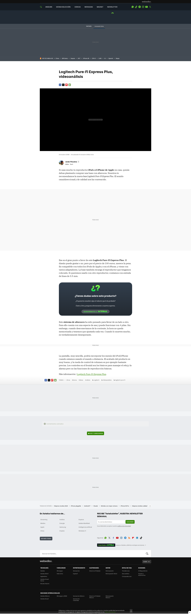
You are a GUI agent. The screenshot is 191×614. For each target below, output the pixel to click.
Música (74, 380)
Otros (68, 380)
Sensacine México (78, 596)
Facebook (60, 85)
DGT (79, 58)
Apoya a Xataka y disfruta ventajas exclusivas (130, 545)
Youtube (146, 7)
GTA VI (94, 58)
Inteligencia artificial (85, 527)
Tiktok (136, 7)
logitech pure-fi (120, 380)
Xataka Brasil (44, 599)
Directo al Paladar (94, 571)
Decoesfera (125, 574)
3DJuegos (60, 571)
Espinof (75, 574)
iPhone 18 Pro (125, 506)
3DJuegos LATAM (62, 596)
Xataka (42, 571)
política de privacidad (124, 526)
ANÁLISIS (48, 7)
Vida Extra (60, 574)
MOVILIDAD (89, 7)
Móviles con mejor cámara (109, 506)
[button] (72, 161)
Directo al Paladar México (94, 596)
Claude (95, 506)
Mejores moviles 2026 (61, 506)
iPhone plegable (76, 506)
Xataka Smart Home (44, 580)
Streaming (43, 519)
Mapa (117, 58)
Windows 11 (82, 531)
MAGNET (100, 7)
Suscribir (130, 522)
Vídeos (81, 380)
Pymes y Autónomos (141, 574)
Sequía (73, 58)
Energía (62, 523)
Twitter (150, 7)
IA (105, 58)
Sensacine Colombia (76, 599)
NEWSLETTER (112, 7)
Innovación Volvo (99, 26)
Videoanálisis (107, 380)
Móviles (42, 523)
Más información (110, 612)
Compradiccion (127, 576)
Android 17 (87, 506)
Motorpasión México (110, 596)
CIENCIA (78, 7)
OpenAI (110, 58)
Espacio (81, 519)
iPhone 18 (86, 58)
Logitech (96, 380)
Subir (145, 562)
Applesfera (43, 576)
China (57, 58)
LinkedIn (137, 537)
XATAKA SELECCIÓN (63, 7)
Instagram (143, 7)
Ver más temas (46, 538)
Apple (42, 527)
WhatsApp (132, 7)
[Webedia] (146, 1)
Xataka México (45, 596)
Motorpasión (110, 571)
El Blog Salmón (142, 571)
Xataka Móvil (44, 574)
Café (100, 58)
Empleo (61, 531)
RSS (129, 537)
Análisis (87, 380)
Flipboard (66, 85)
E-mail (69, 85)
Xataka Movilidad (84, 523)
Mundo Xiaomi (44, 583)
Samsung (62, 527)
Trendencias (126, 571)
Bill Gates (65, 58)
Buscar (147, 553)
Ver (96, 433)
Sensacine (76, 571)
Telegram (139, 7)
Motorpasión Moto (111, 574)
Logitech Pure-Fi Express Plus (91, 374)
